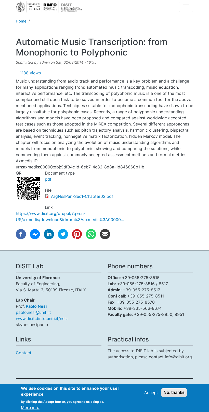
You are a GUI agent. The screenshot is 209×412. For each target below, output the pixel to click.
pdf (48, 179)
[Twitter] (63, 233)
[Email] (105, 233)
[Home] (49, 7)
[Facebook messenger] (35, 233)
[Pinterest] (77, 233)
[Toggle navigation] (186, 7)
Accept (151, 392)
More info (30, 407)
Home (21, 21)
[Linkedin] (49, 233)
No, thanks (174, 392)
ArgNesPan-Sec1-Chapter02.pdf (82, 196)
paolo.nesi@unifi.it (33, 312)
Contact (23, 352)
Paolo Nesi (36, 306)
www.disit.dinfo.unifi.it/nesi (42, 318)
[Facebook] (21, 233)
